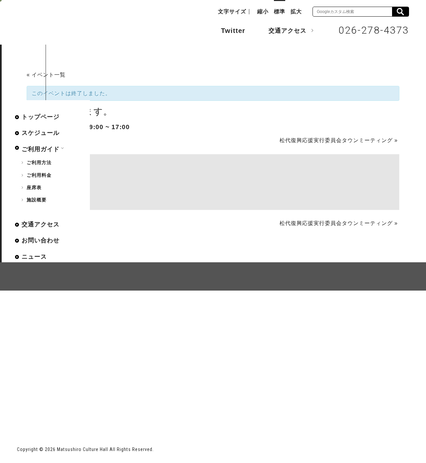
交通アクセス (288, 30)
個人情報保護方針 (98, 315)
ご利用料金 (39, 175)
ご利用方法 (39, 162)
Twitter (233, 30)
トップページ (41, 117)
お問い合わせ (41, 240)
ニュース (34, 256)
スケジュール (41, 132)
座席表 (34, 187)
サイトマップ (42, 315)
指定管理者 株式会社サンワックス (137, 408)
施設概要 (37, 199)
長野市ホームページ (42, 408)
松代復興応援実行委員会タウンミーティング (339, 140)
